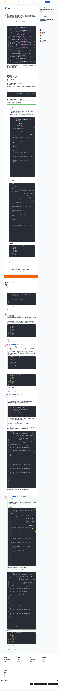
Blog (4, 676)
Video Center (32, 663)
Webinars (31, 668)
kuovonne (8, 282)
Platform (5, 657)
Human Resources (20, 665)
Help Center (40, 1)
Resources (44, 657)
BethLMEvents (44, 35)
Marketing (18, 661)
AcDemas (43, 32)
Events (30, 1)
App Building (6, 665)
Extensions (5, 663)
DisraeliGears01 (44, 40)
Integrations (6, 661)
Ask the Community (14, 4)
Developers (44, 663)
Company (5, 670)
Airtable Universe (45, 668)
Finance (18, 668)
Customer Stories (32, 666)
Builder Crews (20, 1)
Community (8, 4)
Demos (31, 665)
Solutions (18, 657)
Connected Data (6, 668)
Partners (43, 659)
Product (18, 659)
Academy (35, 1)
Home (5, 4)
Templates (44, 666)
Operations (18, 663)
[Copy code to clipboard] (35, 27)
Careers (5, 674)
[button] (47, 2)
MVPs (32, 1)
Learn (30, 657)
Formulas (41, 14)
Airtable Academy (32, 659)
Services (43, 661)
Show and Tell (42, 17)
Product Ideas (25, 1)
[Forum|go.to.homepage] (8, 2)
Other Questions (21, 4)
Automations (41, 11)
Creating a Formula (42, 13)
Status (5, 678)
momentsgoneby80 (10, 13)
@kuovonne (16, 257)
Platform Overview (7, 659)
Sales (17, 666)
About (5, 672)
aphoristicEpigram (45, 29)
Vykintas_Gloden (44, 37)
